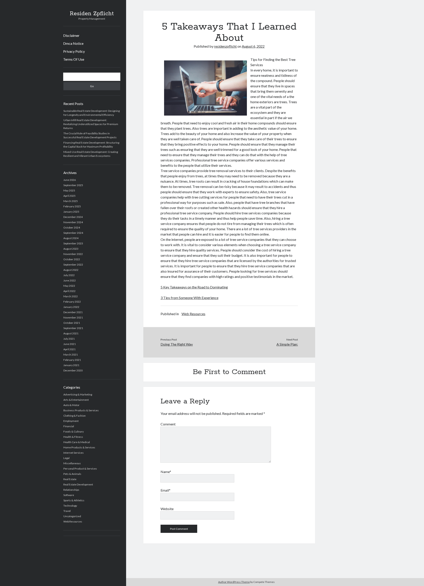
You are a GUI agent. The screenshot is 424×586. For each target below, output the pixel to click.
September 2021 (73, 328)
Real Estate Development (78, 484)
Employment (71, 421)
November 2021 (73, 317)
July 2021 (69, 338)
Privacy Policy (74, 51)
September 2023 (73, 243)
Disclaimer (71, 35)
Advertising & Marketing (77, 394)
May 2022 (69, 285)
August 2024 (70, 238)
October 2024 (71, 227)
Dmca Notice (73, 43)
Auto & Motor (71, 405)
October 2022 (71, 259)
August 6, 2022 (253, 46)
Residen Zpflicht (92, 13)
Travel (67, 511)
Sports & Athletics (73, 500)
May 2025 (69, 190)
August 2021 (70, 333)
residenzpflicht (225, 46)
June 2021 (69, 344)
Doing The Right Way (177, 344)
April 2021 (69, 349)
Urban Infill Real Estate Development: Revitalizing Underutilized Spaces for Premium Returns (90, 124)
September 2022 (73, 264)
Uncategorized (72, 516)
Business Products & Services (81, 410)
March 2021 (70, 354)
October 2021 (71, 322)
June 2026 (69, 180)
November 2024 (73, 222)
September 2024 (73, 232)
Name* (166, 472)
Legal (66, 458)
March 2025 (70, 201)
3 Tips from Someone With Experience (189, 298)
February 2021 (72, 359)
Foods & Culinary (73, 431)
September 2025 (73, 185)
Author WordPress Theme (234, 582)
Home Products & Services (79, 447)
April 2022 (69, 291)
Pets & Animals (72, 474)
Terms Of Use (73, 59)
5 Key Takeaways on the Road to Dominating (194, 287)
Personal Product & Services (80, 468)
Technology (70, 505)
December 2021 (73, 312)
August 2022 (70, 269)
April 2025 (69, 195)
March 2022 (70, 296)
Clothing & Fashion (74, 415)
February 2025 (72, 206)
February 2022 (72, 301)
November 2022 (73, 254)
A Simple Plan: (287, 344)
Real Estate (69, 479)
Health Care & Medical (76, 442)
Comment (168, 424)
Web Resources (72, 521)
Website (167, 509)
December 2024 (73, 217)
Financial (68, 426)
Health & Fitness (73, 436)
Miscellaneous (72, 463)
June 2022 (69, 280)
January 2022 (71, 307)
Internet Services (73, 452)
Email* (165, 490)
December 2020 (73, 370)
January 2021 (71, 365)
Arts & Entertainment (76, 399)
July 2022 (69, 275)
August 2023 (70, 248)
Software (68, 495)
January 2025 (71, 211)
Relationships (71, 489)
